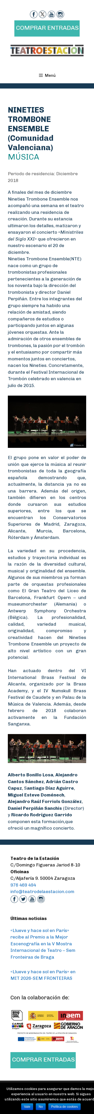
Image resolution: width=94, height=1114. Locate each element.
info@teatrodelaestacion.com (42, 891)
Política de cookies (64, 1107)
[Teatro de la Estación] (47, 50)
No (41, 1107)
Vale (27, 1107)
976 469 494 (23, 885)
